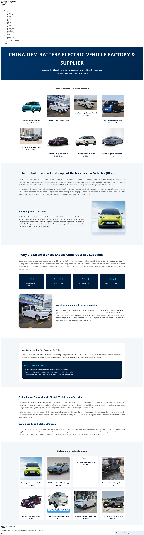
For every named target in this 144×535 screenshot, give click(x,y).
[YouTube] (4, 4)
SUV (8, 13)
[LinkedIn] (2, 4)
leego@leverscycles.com (8, 3)
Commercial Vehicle (12, 33)
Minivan (9, 24)
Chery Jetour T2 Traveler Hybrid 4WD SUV (113, 517)
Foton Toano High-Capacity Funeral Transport (85, 114)
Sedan (9, 12)
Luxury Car (10, 27)
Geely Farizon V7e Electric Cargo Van (58, 122)
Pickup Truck (10, 22)
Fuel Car (9, 34)
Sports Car (10, 25)
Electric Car (10, 19)
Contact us (7, 42)
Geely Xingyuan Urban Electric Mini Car (85, 155)
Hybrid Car (10, 21)
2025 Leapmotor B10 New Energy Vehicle (58, 484)
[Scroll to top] (2, 533)
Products (6, 10)
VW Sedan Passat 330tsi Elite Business (85, 463)
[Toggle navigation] (2, 6)
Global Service (11, 37)
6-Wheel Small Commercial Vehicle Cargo (58, 517)
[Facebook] (1, 4)
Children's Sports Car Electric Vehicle (31, 517)
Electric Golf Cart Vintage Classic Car (112, 484)
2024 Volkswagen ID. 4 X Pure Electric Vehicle (31, 149)
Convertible (10, 18)
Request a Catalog (9, 45)
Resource (6, 36)
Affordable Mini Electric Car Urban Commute (85, 517)
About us (6, 43)
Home (5, 9)
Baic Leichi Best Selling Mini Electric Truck (113, 122)
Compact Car (10, 28)
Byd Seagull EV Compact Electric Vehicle (31, 484)
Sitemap (41, 530)
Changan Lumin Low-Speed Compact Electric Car (31, 122)
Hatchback (10, 15)
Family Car (10, 30)
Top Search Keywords (13, 40)
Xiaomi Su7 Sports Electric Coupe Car (112, 155)
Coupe (9, 16)
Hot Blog (9, 39)
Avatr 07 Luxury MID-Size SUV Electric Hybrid (58, 155)
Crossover (10, 31)
